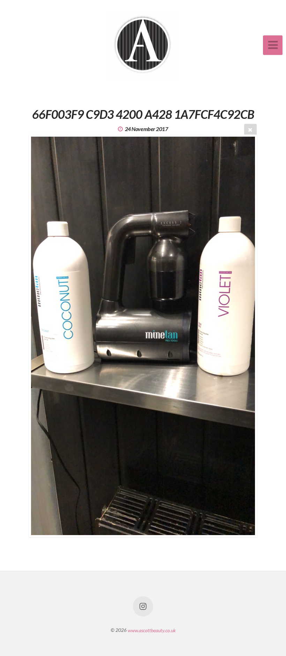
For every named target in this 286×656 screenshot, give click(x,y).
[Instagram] (143, 606)
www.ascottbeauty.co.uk (152, 630)
